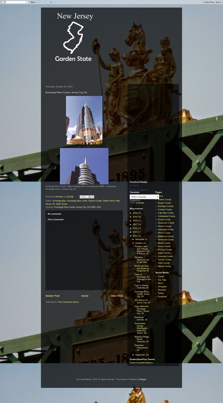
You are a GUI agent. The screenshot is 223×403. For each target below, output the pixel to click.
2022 (135, 213)
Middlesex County (166, 236)
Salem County (164, 253)
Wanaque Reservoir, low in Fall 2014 (142, 259)
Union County (164, 263)
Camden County (165, 209)
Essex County (164, 219)
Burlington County (166, 206)
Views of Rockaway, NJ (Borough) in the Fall (143, 278)
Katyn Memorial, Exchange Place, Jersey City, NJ (142, 310)
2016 (135, 228)
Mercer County (164, 233)
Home (84, 295)
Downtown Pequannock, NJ (141, 347)
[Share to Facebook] (89, 196)
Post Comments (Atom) (68, 302)
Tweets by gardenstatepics (141, 363)
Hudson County (95, 201)
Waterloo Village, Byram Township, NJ (142, 339)
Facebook (162, 296)
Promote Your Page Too (138, 190)
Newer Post (53, 295)
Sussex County (164, 259)
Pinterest (162, 290)
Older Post (116, 295)
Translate (140, 203)
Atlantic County (164, 199)
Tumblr (161, 276)
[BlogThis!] (84, 196)
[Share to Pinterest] (92, 196)
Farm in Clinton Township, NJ (142, 286)
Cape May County (166, 213)
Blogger (143, 379)
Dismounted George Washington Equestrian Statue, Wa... (142, 328)
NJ (53, 204)
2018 (135, 220)
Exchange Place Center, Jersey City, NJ (142, 294)
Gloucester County (166, 223)
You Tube (162, 280)
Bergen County (164, 203)
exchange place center (77, 201)
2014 (135, 236)
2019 (135, 217)
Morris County (164, 243)
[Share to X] (86, 196)
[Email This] (81, 196)
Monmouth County (166, 240)
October (139, 243)
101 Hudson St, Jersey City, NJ (142, 301)
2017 (135, 224)
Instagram (162, 286)
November (140, 239)
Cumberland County (166, 216)
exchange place (59, 201)
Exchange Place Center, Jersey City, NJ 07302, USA (77, 207)
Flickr (160, 283)
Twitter (161, 293)
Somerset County (165, 256)
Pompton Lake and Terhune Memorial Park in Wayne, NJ (142, 250)
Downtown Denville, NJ (141, 318)
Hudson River (109, 201)
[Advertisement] (99, 73)
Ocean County (164, 246)
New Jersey (134, 185)
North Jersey (61, 204)
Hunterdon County (166, 229)
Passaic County (165, 249)
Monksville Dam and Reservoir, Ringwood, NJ (142, 268)
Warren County (164, 266)
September (140, 355)
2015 (135, 232)
